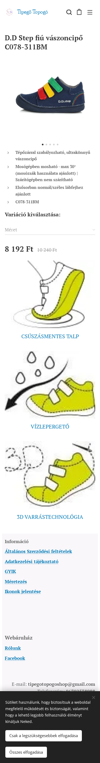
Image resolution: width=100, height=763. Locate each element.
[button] (68, 12)
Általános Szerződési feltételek (38, 551)
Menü (90, 12)
